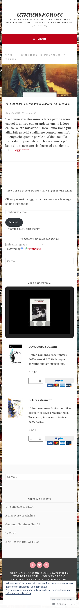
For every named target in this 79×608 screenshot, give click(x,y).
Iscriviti (14, 222)
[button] (31, 324)
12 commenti (28, 113)
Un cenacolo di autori (19, 506)
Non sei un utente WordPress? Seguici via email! (40, 191)
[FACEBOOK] (33, 565)
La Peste (10, 533)
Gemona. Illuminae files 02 (22, 524)
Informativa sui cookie (18, 593)
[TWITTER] (39, 565)
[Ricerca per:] (39, 261)
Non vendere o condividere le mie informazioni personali (39, 579)
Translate (34, 248)
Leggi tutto (21, 150)
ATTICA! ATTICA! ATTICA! (22, 542)
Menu (41, 38)
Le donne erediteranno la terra (37, 104)
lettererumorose (39, 15)
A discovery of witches (20, 515)
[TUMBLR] (46, 565)
